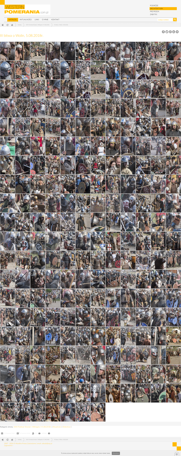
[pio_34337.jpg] (37, 146)
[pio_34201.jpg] (7, 241)
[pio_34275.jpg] (83, 146)
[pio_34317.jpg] (98, 260)
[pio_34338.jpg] (158, 127)
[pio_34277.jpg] (143, 127)
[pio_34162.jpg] (113, 127)
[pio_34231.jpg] (68, 51)
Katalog (13, 19)
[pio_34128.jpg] (173, 336)
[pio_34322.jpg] (158, 222)
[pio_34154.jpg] (52, 184)
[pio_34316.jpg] (158, 260)
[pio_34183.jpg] (7, 355)
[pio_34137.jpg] (173, 279)
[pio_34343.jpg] (37, 108)
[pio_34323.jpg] (98, 222)
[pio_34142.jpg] (52, 260)
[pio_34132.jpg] (113, 317)
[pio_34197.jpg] (68, 260)
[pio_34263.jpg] (83, 222)
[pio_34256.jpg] (143, 260)
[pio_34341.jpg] (158, 108)
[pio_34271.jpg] (143, 165)
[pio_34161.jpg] (173, 127)
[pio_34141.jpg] (113, 260)
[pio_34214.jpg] (128, 146)
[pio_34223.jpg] (7, 108)
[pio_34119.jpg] (173, 393)
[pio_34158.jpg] (173, 146)
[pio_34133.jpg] (52, 317)
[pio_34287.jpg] (143, 70)
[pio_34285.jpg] (22, 89)
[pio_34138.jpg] (113, 279)
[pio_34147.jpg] (113, 222)
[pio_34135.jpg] (113, 298)
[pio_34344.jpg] (158, 89)
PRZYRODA (154, 11)
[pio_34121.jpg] (52, 393)
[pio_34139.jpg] (52, 279)
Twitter (167, 31)
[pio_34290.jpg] (143, 51)
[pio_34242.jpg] (83, 355)
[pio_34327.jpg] (98, 203)
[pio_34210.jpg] (7, 184)
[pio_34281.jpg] (83, 108)
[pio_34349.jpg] (37, 70)
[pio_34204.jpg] (7, 222)
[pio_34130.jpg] (52, 336)
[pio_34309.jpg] (37, 317)
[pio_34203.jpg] (68, 222)
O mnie (45, 19)
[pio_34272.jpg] (83, 165)
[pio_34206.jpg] (68, 203)
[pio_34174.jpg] (113, 51)
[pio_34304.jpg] (158, 336)
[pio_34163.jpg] (52, 127)
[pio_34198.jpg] (7, 260)
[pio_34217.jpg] (128, 127)
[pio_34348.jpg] (98, 70)
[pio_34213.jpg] (7, 165)
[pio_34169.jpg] (52, 89)
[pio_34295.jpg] (143, 393)
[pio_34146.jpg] (173, 222)
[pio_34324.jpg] (158, 393)
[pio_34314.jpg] (98, 279)
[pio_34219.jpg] (7, 127)
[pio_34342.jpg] (98, 108)
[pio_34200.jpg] (68, 241)
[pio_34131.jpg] (173, 317)
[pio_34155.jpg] (173, 165)
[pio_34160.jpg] (52, 146)
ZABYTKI (153, 14)
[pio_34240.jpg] (22, 374)
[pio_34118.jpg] (52, 412)
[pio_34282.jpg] (22, 108)
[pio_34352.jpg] (37, 51)
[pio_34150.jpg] (113, 203)
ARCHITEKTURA (156, 8)
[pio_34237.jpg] (22, 393)
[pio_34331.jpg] (37, 184)
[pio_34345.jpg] (98, 89)
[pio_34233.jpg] (68, 412)
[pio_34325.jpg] (37, 222)
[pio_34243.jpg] (22, 355)
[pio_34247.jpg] (143, 317)
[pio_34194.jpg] (68, 279)
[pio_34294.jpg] (37, 412)
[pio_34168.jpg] (113, 89)
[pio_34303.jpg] (37, 355)
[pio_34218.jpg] (68, 127)
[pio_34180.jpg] (7, 374)
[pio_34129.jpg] (113, 336)
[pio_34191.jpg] (68, 298)
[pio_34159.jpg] (113, 146)
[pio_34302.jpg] (98, 355)
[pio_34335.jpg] (158, 146)
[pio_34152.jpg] (173, 184)
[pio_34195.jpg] (7, 279)
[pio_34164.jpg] (173, 108)
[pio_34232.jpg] (22, 51)
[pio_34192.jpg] (7, 298)
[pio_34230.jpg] (128, 51)
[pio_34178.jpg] (128, 374)
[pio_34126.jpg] (113, 355)
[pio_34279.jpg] (22, 127)
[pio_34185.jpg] (68, 336)
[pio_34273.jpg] (22, 165)
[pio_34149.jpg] (173, 203)
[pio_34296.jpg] (98, 393)
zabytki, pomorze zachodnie (28, 11)
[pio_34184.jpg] (128, 336)
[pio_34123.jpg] (113, 374)
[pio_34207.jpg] (7, 203)
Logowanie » (8, 445)
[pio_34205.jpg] (128, 203)
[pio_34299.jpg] (98, 374)
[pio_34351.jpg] (98, 51)
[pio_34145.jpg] (52, 241)
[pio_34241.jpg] (143, 355)
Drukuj (49, 434)
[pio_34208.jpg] (128, 184)
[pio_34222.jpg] (68, 108)
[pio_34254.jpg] (83, 279)
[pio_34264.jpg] (22, 222)
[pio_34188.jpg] (68, 317)
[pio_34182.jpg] (68, 355)
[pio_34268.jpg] (143, 184)
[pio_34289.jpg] (22, 70)
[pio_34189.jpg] (7, 317)
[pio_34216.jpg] (7, 146)
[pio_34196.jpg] (128, 260)
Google (170, 31)
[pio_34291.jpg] (83, 51)
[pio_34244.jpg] (143, 336)
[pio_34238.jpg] (143, 374)
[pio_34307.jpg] (158, 317)
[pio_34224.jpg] (128, 89)
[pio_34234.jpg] (22, 412)
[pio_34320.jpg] (98, 241)
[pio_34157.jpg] (52, 165)
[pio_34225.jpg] (68, 89)
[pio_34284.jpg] (83, 89)
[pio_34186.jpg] (7, 336)
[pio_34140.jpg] (173, 260)
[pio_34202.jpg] (128, 222)
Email (177, 31)
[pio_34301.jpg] (158, 355)
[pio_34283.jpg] (143, 89)
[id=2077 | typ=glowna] (5, 18)
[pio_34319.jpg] (158, 241)
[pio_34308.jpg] (98, 317)
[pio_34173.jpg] (173, 51)
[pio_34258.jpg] (22, 260)
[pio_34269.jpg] (83, 184)
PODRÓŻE (154, 6)
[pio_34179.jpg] (68, 374)
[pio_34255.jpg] (22, 279)
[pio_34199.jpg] (128, 241)
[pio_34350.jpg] (158, 51)
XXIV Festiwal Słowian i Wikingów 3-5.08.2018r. (38, 24)
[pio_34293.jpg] (98, 412)
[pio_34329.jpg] (158, 184)
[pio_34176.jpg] (7, 412)
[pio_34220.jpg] (128, 108)
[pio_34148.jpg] (52, 222)
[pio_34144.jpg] (113, 241)
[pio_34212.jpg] (68, 165)
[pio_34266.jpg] (83, 203)
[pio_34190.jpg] (128, 298)
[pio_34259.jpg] (143, 241)
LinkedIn (173, 31)
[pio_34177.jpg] (7, 393)
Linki (37, 19)
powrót (2, 25)
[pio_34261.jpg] (22, 241)
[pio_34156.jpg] (113, 165)
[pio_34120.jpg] (113, 393)
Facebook (163, 31)
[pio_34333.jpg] (98, 165)
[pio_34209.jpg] (68, 184)
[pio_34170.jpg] (173, 70)
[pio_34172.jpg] (52, 70)
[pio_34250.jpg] (143, 298)
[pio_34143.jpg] (173, 241)
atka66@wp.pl (47, 443)
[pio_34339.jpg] (98, 127)
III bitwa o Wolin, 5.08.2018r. (61, 24)
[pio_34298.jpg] (158, 374)
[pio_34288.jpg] (83, 70)
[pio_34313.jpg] (158, 279)
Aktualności (26, 19)
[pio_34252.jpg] (22, 298)
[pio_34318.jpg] (37, 260)
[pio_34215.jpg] (68, 146)
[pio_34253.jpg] (143, 279)
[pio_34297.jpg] (37, 393)
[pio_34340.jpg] (37, 127)
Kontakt (55, 19)
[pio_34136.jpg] (52, 298)
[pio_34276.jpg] (22, 146)
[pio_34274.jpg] (143, 146)
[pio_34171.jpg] (113, 70)
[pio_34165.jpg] (113, 108)
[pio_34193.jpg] (128, 279)
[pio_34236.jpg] (68, 393)
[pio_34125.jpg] (173, 355)
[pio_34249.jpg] (22, 317)
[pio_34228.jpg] (68, 70)
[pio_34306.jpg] (37, 336)
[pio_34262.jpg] (143, 222)
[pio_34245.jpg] (83, 336)
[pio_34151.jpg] (52, 203)
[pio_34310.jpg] (158, 298)
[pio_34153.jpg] (113, 184)
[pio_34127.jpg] (52, 355)
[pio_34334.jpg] (37, 165)
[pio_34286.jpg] (83, 393)
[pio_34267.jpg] (22, 203)
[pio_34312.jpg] (37, 298)
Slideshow (67, 427)
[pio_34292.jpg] (83, 412)
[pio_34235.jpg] (128, 393)
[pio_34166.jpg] (52, 108)
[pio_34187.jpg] (128, 317)
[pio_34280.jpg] (143, 108)
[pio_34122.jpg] (173, 374)
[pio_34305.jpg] (98, 336)
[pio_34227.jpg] (128, 70)
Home (12, 25)
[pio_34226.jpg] (7, 89)
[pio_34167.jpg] (173, 89)
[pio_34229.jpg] (7, 70)
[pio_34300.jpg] (37, 374)
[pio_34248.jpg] (83, 317)
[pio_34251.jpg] (83, 298)
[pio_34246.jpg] (22, 336)
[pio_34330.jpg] (98, 184)
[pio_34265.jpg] (143, 203)
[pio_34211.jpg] (128, 165)
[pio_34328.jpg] (37, 203)
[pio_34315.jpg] (37, 279)
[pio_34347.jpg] (158, 70)
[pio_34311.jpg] (98, 298)
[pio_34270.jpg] (22, 184)
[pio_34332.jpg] (158, 165)
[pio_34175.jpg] (52, 51)
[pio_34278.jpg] (83, 127)
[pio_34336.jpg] (98, 146)
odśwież (7, 25)
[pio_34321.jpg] (37, 241)
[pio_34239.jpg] (83, 374)
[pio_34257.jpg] (83, 260)
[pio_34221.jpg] (7, 51)
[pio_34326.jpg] (158, 203)
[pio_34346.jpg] (37, 89)
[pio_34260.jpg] (83, 241)
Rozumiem (116, 453)
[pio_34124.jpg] (52, 374)
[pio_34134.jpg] (173, 298)
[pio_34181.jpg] (128, 355)
